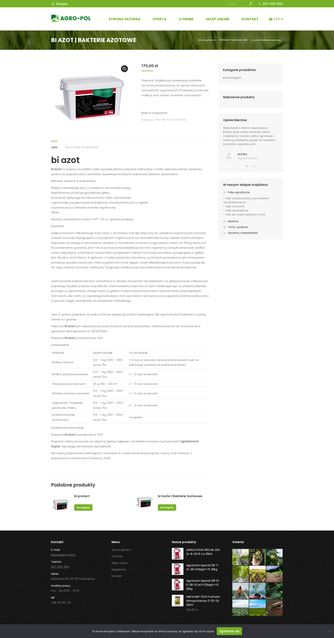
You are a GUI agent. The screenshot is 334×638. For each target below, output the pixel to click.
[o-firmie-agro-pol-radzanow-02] (274, 557)
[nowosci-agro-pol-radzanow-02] (274, 591)
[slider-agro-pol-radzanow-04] (257, 574)
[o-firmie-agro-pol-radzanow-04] (257, 557)
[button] (124, 68)
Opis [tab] (54, 147)
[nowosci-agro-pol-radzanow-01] (240, 607)
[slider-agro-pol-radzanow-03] (274, 574)
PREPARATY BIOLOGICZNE (170, 120)
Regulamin (119, 569)
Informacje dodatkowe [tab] (81, 147)
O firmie (117, 556)
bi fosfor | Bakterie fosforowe (180, 496)
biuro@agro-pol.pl (63, 555)
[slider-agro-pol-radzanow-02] (274, 607)
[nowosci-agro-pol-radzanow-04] (240, 591)
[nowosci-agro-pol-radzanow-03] (257, 591)
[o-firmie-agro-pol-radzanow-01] (240, 574)
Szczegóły (83, 507)
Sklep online (119, 563)
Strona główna (121, 550)
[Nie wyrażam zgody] (329, 631)
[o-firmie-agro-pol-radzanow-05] (240, 557)
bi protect (82, 496)
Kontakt (117, 576)
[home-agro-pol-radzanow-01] (257, 607)
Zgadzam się (229, 631)
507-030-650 (273, 4)
